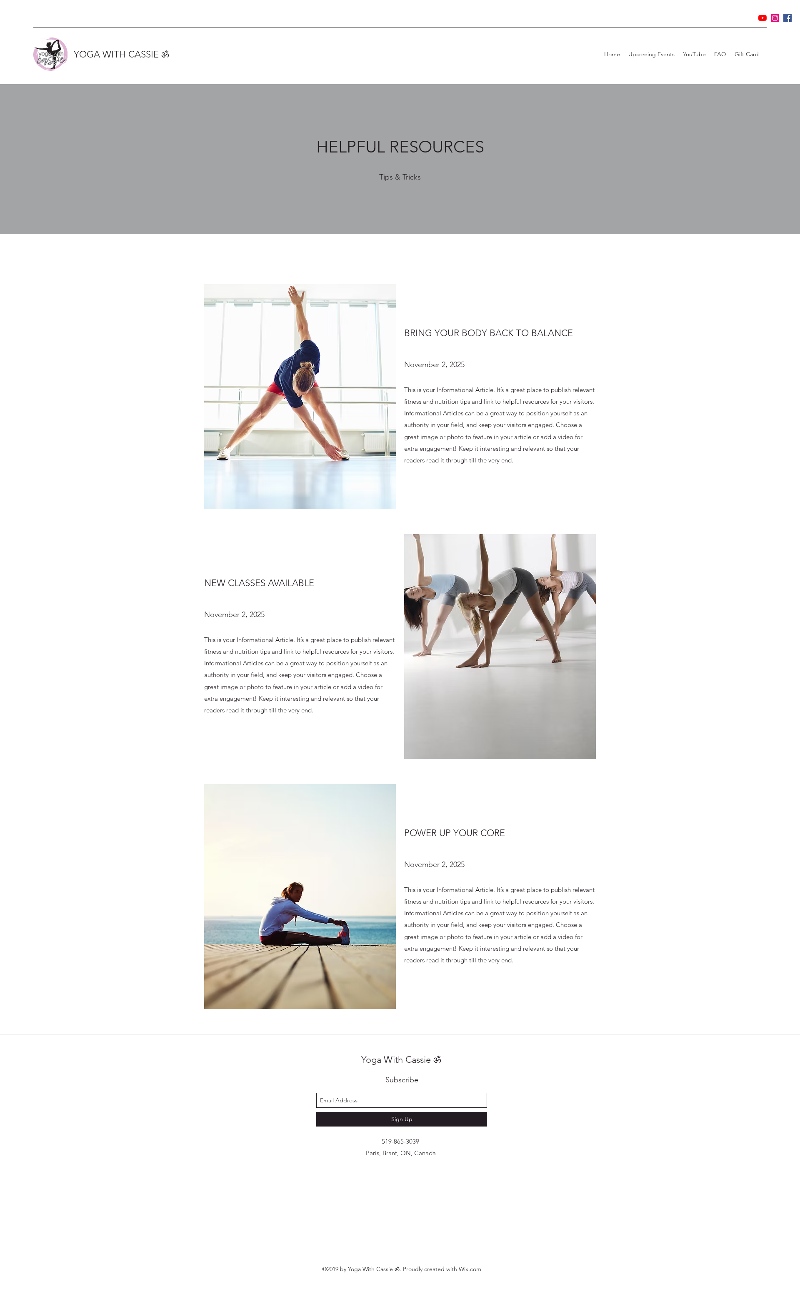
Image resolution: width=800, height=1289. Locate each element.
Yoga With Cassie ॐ (401, 1059)
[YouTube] (762, 18)
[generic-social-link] (787, 18)
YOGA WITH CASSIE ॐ (121, 54)
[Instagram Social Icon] (775, 18)
